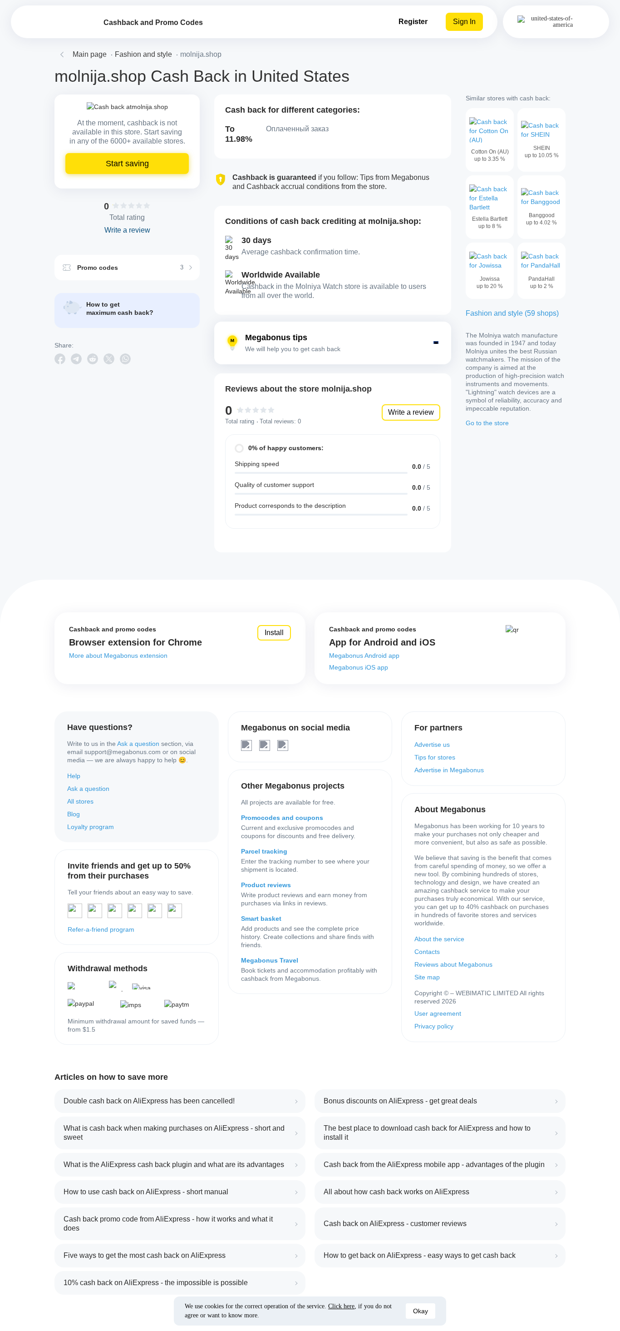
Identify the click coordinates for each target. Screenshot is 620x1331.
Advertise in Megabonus (449, 770)
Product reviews (266, 885)
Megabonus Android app (364, 655)
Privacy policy (433, 1026)
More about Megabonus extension (118, 655)
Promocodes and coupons (282, 817)
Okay (420, 1311)
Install (274, 632)
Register (413, 21)
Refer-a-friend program (101, 929)
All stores (80, 801)
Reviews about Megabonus (453, 964)
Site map (427, 977)
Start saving (127, 163)
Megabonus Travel (269, 960)
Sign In (464, 21)
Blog (73, 814)
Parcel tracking (264, 851)
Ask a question (138, 743)
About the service (439, 939)
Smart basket (261, 918)
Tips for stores (434, 757)
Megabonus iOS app (358, 667)
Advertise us (432, 744)
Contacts (427, 951)
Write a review (411, 412)
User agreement (437, 1013)
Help (73, 776)
